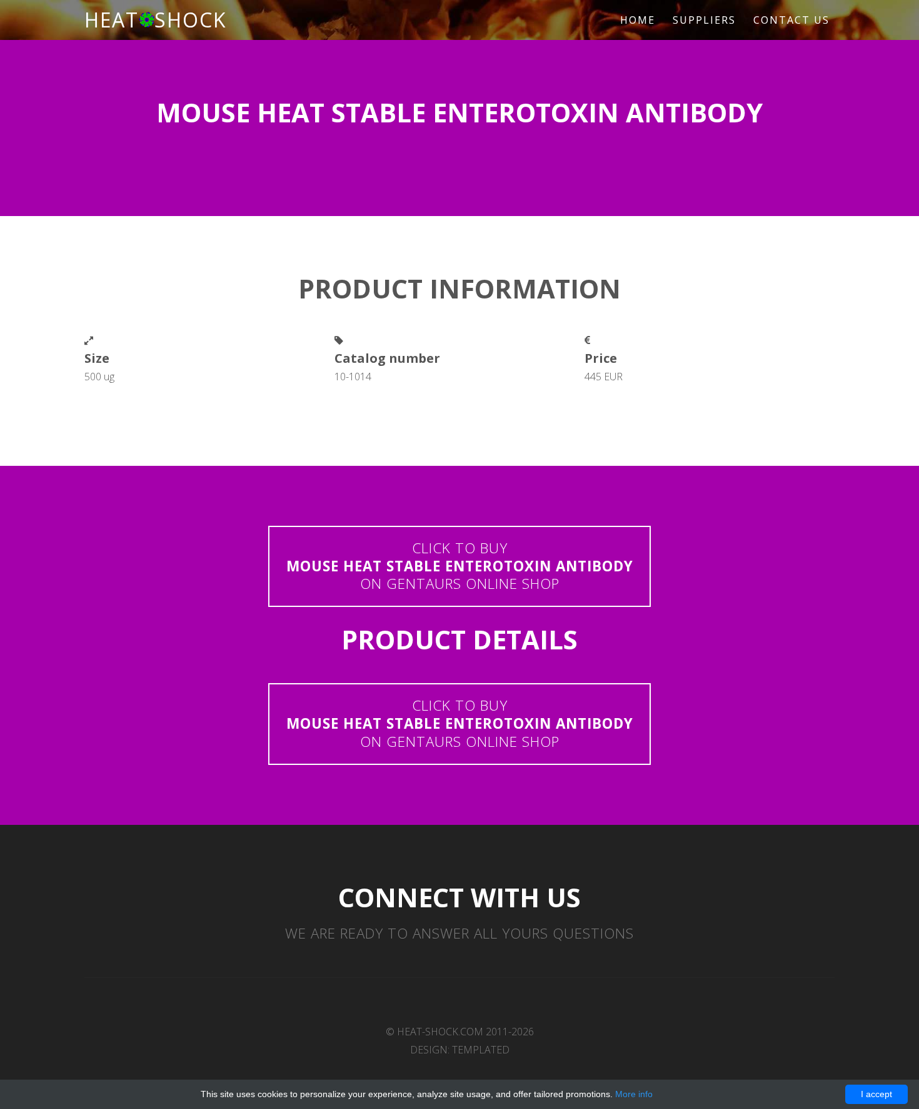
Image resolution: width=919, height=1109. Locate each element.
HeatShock (155, 19)
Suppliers (704, 20)
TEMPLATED (481, 1050)
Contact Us (791, 20)
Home (637, 20)
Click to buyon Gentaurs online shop (459, 566)
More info (634, 1094)
